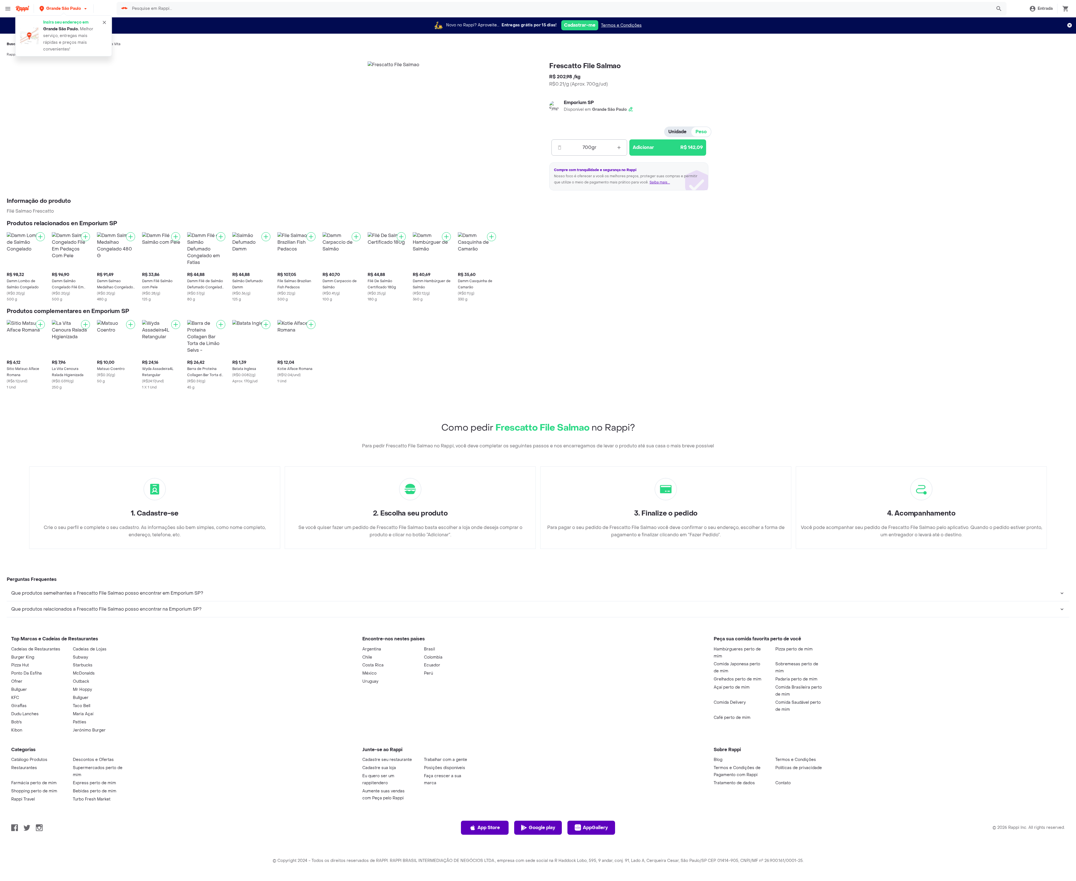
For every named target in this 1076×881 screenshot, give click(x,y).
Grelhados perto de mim (737, 679)
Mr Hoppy (82, 689)
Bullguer (19, 689)
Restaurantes (24, 767)
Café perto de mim (732, 717)
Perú (428, 673)
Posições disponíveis (444, 767)
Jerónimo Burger (89, 730)
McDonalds (84, 673)
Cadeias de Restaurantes (35, 649)
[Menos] (559, 147)
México (369, 673)
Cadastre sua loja (379, 767)
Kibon (16, 730)
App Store (488, 828)
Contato (783, 783)
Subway (80, 657)
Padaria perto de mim (796, 679)
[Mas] (619, 147)
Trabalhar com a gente (445, 759)
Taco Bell (81, 706)
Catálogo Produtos (29, 759)
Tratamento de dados (734, 783)
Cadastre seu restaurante (387, 759)
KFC (15, 697)
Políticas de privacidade (798, 767)
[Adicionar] (40, 236)
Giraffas (19, 706)
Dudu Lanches (25, 714)
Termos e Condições (621, 25)
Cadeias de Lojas (89, 649)
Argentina (371, 649)
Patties (79, 722)
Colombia (433, 657)
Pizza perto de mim (794, 649)
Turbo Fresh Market (91, 799)
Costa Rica (373, 665)
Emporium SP (579, 102)
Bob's (16, 722)
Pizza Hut (20, 665)
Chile (367, 657)
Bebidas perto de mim (94, 791)
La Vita (114, 44)
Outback (81, 681)
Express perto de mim (94, 783)
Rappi (11, 54)
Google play (542, 828)
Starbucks (82, 665)
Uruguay (370, 681)
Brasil (429, 649)
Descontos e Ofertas (93, 759)
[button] (63, 8)
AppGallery (595, 828)
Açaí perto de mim (732, 687)
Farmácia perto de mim (34, 783)
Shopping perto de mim (34, 791)
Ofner (16, 681)
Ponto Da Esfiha (26, 673)
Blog (718, 759)
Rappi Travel (23, 799)
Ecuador (432, 665)
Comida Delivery (730, 702)
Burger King (22, 657)
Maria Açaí (83, 714)
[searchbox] (560, 8)
